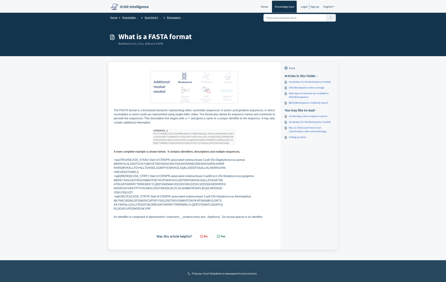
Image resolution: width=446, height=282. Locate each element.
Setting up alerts (297, 137)
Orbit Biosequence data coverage (306, 87)
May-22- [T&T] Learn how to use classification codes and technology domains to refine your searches (307, 129)
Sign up (314, 6)
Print (292, 68)
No (206, 236)
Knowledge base (284, 6)
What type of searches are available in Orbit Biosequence (309, 95)
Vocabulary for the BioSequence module (310, 81)
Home (264, 6)
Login (304, 6)
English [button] (327, 6)
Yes (223, 236)
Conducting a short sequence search (308, 116)
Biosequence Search (178, 17)
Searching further (155, 17)
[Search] (331, 18)
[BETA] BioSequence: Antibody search (308, 102)
